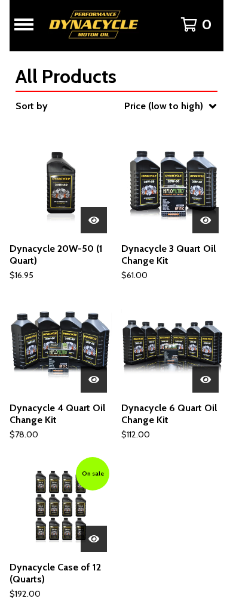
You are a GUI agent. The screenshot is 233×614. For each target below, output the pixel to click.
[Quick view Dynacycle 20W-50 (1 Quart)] (94, 220)
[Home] (99, 24)
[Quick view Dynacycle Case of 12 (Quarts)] (94, 539)
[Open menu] (19, 24)
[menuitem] (116, 106)
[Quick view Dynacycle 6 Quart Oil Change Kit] (205, 379)
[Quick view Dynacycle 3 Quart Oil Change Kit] (205, 220)
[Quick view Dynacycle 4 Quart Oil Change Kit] (94, 379)
